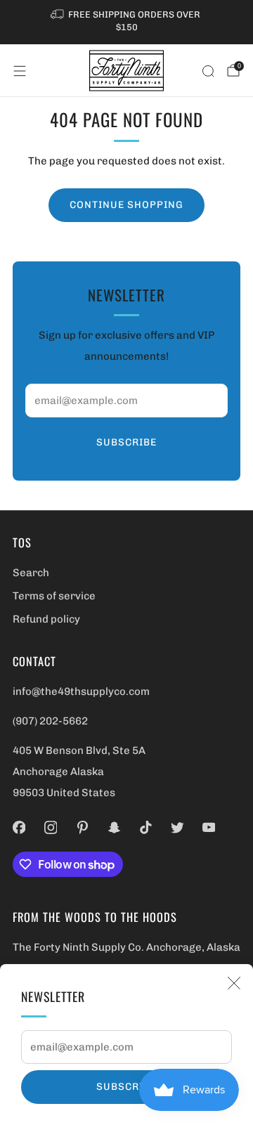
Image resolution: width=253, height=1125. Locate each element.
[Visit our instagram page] (51, 827)
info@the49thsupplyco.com (81, 691)
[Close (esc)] (234, 983)
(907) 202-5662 (50, 721)
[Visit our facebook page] (19, 827)
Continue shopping (126, 205)
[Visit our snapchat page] (114, 827)
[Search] (208, 71)
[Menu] (20, 71)
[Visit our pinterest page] (82, 827)
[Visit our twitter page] (177, 827)
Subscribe (126, 1087)
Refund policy (46, 619)
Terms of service (54, 596)
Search (31, 572)
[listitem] (126, 22)
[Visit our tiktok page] (146, 827)
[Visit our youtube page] (209, 827)
